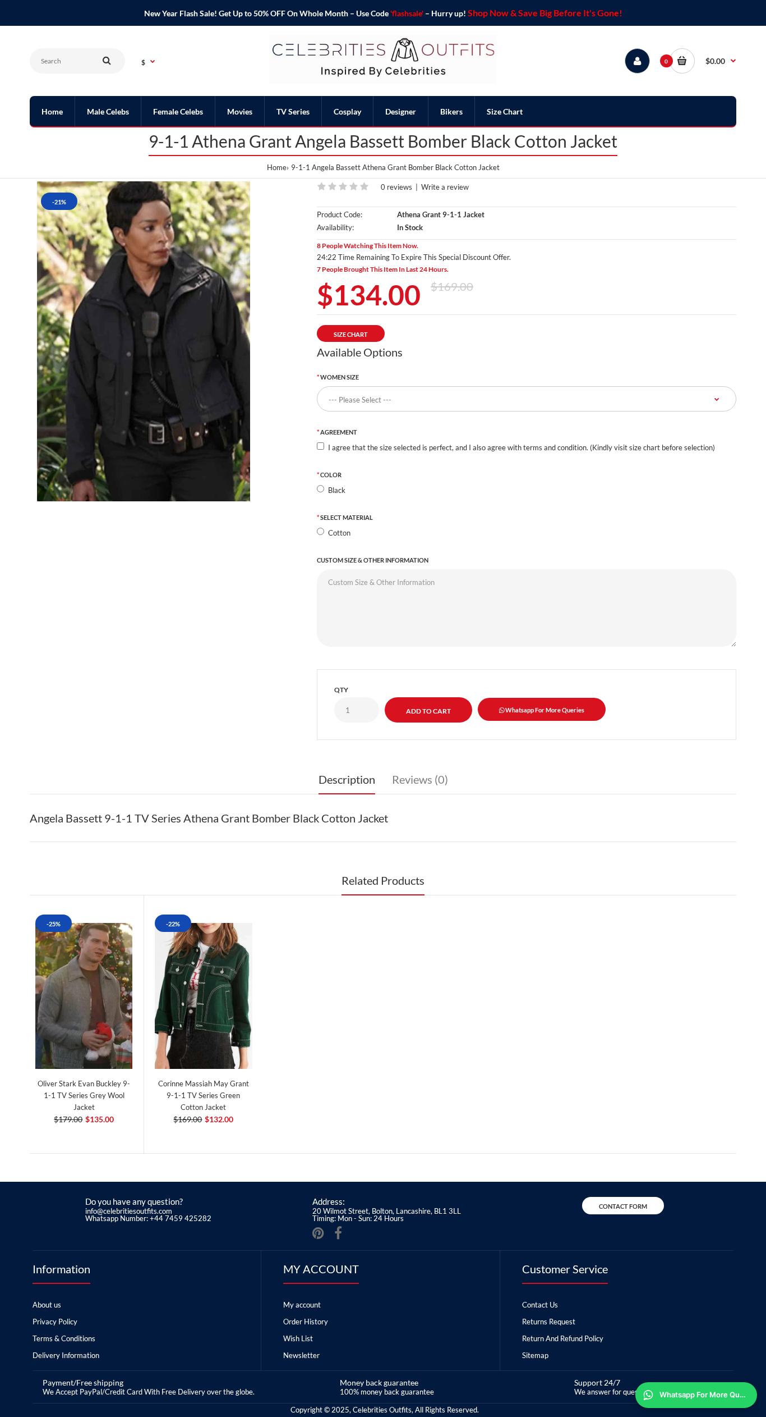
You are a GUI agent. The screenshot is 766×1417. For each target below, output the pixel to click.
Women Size (339, 377)
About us (47, 1304)
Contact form (623, 1206)
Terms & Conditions (64, 1338)
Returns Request (548, 1321)
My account (302, 1304)
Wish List (298, 1338)
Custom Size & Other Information (372, 560)
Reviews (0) (420, 779)
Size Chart (351, 334)
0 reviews (396, 186)
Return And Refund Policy (562, 1338)
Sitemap (535, 1355)
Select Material (346, 517)
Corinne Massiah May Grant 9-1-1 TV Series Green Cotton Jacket (203, 1095)
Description (347, 779)
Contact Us (540, 1304)
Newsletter (301, 1355)
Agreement (338, 432)
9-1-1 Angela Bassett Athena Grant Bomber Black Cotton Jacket (395, 167)
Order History (305, 1321)
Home (277, 167)
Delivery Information (66, 1355)
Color (331, 474)
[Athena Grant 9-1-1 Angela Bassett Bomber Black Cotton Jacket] (144, 341)
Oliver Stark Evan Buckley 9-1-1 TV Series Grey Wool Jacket (84, 1095)
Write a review (445, 186)
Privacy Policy (55, 1321)
